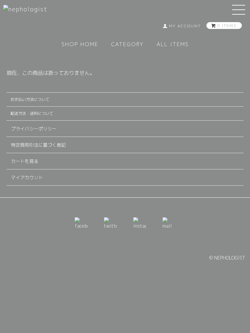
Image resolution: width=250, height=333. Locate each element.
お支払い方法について (29, 99)
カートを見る (24, 161)
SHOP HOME (80, 44)
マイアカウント (27, 177)
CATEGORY (127, 44)
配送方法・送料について (31, 113)
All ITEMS (173, 44)
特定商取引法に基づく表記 (38, 145)
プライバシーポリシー (34, 129)
